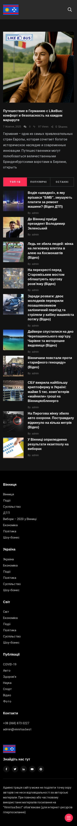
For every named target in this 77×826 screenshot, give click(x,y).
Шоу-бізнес (11, 537)
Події (6, 500)
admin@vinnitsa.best (17, 729)
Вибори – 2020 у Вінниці (20, 519)
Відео (7, 695)
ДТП (6, 513)
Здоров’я (9, 677)
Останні (62, 182)
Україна (8, 559)
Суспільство (12, 507)
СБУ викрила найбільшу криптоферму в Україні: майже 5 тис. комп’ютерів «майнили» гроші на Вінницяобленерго (48, 392)
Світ (6, 612)
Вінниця (8, 494)
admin (35, 213)
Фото (7, 701)
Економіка (10, 525)
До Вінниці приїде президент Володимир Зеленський (46, 223)
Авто (6, 670)
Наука (7, 683)
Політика (9, 531)
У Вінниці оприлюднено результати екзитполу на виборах (48, 444)
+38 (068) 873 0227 (16, 723)
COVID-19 (9, 664)
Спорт (7, 689)
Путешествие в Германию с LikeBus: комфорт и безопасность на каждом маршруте (33, 115)
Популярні (38, 182)
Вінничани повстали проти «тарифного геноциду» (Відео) (50, 362)
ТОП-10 (15, 182)
